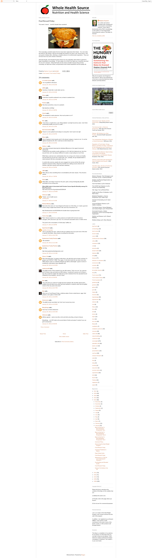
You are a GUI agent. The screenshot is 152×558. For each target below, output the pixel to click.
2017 (95, 391)
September (98, 408)
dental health (95, 250)
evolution (94, 265)
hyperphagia (95, 297)
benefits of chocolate (47, 230)
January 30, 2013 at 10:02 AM (49, 311)
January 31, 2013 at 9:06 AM (49, 323)
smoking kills (45, 198)
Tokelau (94, 380)
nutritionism (95, 338)
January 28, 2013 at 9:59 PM (49, 277)
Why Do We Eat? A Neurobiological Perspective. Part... (100, 429)
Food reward (46, 73)
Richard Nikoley (46, 203)
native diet (94, 333)
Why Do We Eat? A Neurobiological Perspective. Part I (100, 438)
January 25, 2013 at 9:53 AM (49, 92)
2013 (95, 399)
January (97, 425)
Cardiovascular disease (98, 238)
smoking (94, 365)
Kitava (93, 306)
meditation (94, 326)
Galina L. (44, 146)
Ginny (44, 95)
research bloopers (96, 355)
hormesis (94, 294)
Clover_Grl (45, 256)
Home (64, 333)
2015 (95, 395)
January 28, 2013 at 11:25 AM (49, 253)
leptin (93, 316)
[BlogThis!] (64, 71)
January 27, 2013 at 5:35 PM (49, 224)
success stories (96, 370)
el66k (43, 88)
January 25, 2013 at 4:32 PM (49, 117)
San (93, 360)
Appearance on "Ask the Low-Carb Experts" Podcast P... (101, 459)
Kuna (93, 309)
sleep (93, 363)
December (98, 401)
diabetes (94, 253)
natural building (96, 336)
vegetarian (95, 382)
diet (93, 255)
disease (94, 258)
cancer (94, 236)
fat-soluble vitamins (97, 270)
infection (94, 302)
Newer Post (43, 333)
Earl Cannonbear (46, 129)
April (96, 419)
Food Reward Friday (100, 447)
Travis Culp (45, 215)
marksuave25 (45, 268)
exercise (94, 267)
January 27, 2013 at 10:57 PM (49, 235)
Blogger (83, 554)
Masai (93, 324)
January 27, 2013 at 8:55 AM (49, 212)
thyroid (94, 377)
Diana (43, 137)
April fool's (94, 226)
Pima (93, 348)
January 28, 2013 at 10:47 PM (49, 288)
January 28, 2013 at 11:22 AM (49, 242)
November (98, 404)
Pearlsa (44, 102)
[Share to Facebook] (67, 71)
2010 (95, 477)
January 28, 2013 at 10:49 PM (49, 296)
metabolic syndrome (97, 328)
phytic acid (95, 345)
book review (95, 231)
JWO (43, 170)
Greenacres (45, 300)
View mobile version (64, 336)
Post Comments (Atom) (67, 341)
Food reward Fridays (55, 73)
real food (94, 353)
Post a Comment (45, 327)
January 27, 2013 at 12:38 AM (49, 191)
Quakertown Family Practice (49, 238)
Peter (43, 179)
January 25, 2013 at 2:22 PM (49, 99)
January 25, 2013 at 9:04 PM (49, 134)
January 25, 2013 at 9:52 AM (49, 84)
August (97, 410)
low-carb (94, 321)
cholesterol (95, 243)
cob (93, 245)
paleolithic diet (95, 343)
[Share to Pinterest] (69, 71)
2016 (95, 393)
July (96, 412)
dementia (94, 248)
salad (93, 358)
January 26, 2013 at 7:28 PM (49, 176)
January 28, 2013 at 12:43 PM (49, 265)
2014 (95, 397)
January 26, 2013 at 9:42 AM (49, 143)
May (96, 416)
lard (93, 311)
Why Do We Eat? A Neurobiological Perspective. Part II (100, 434)
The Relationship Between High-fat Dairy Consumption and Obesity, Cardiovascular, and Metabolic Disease (102, 153)
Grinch (44, 113)
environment (95, 263)
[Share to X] (66, 71)
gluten (93, 287)
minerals (94, 331)
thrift (93, 375)
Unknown (45, 194)
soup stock (95, 367)
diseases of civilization (97, 260)
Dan (43, 280)
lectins (93, 314)
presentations (95, 350)
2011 (95, 474)
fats (93, 272)
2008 (95, 481)
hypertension (95, 299)
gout (93, 289)
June (96, 414)
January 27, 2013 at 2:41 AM (49, 200)
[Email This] (63, 71)
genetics (94, 284)
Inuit (93, 304)
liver (93, 319)
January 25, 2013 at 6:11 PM (49, 126)
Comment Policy (99, 442)
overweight (95, 341)
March (97, 421)
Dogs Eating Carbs (99, 453)
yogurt (93, 384)
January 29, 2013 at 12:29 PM (49, 304)
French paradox (96, 280)
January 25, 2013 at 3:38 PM (49, 110)
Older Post (85, 333)
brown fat (94, 233)
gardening (94, 282)
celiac (93, 241)
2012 (95, 472)
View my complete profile (98, 35)
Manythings (45, 307)
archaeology (95, 228)
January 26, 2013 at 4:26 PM (49, 167)
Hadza (93, 292)
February (97, 423)
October (97, 406)
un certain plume (46, 80)
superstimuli (95, 372)
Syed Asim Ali (46, 228)
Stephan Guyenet (104, 20)
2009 (95, 479)
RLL (43, 120)
